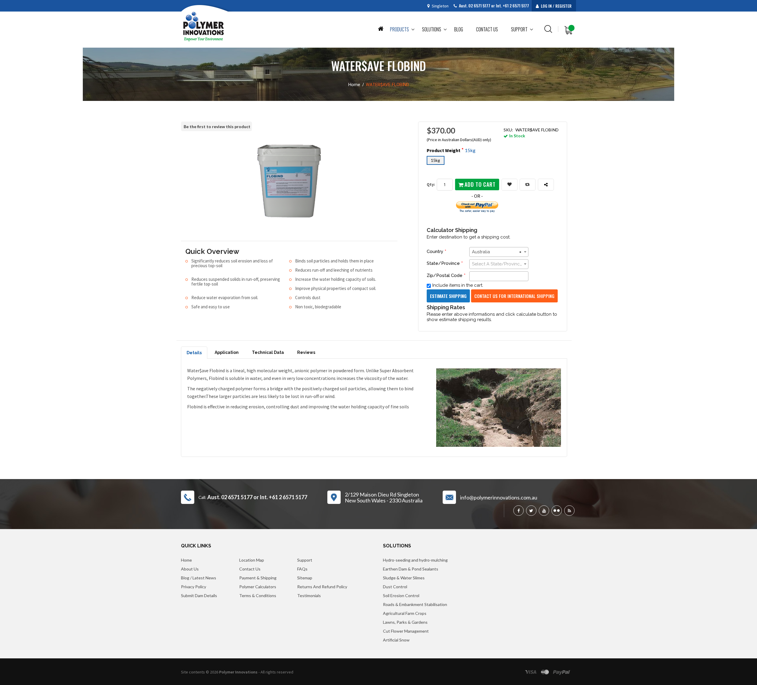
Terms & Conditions (257, 595)
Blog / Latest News (198, 577)
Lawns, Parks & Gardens (405, 622)
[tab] (194, 352)
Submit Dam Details (199, 595)
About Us (190, 568)
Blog (458, 29)
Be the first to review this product (217, 126)
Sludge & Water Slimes (404, 577)
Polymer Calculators (257, 586)
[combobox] (498, 252)
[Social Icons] (546, 185)
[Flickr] (556, 510)
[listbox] (493, 161)
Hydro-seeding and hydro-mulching (415, 559)
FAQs (302, 568)
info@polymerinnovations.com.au (498, 497)
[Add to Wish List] (509, 185)
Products (399, 29)
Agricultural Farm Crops (404, 613)
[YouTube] (544, 510)
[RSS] (569, 510)
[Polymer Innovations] (203, 26)
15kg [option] (435, 160)
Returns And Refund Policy (322, 586)
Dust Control (395, 586)
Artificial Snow (396, 639)
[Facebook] (518, 510)
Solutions (431, 29)
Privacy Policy (193, 586)
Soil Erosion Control (401, 595)
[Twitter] (531, 510)
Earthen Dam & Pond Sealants (410, 568)
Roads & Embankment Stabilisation (415, 604)
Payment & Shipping (257, 577)
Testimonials (309, 595)
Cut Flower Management (406, 631)
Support (519, 29)
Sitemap (304, 577)
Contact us (487, 29)
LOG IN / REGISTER (556, 6)
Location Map (251, 559)
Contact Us (250, 568)
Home (381, 28)
